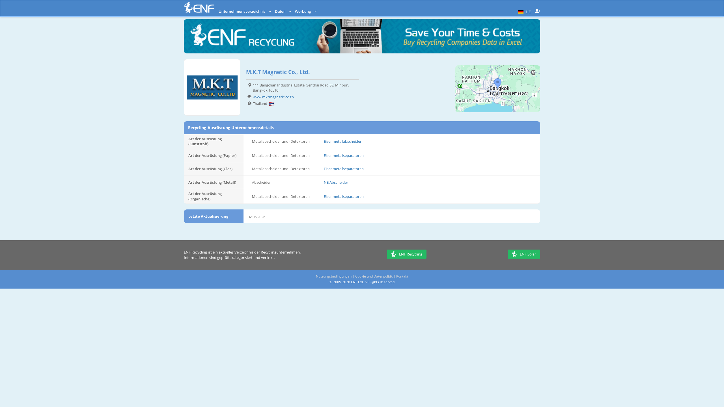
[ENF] (199, 7)
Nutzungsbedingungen (334, 276)
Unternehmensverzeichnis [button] (242, 11)
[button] (523, 11)
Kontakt (402, 276)
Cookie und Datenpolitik (374, 276)
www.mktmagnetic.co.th (273, 96)
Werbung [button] (303, 11)
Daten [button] (280, 11)
